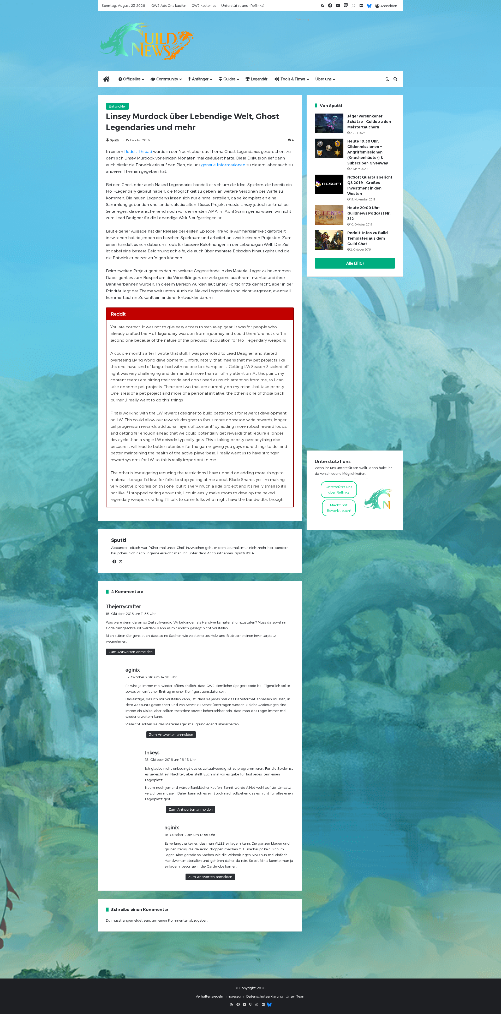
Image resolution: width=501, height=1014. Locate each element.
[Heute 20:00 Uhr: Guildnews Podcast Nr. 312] (329, 215)
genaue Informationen (222, 164)
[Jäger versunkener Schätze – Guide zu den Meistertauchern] (329, 123)
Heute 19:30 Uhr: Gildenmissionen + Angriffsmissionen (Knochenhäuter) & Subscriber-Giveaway (367, 152)
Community (166, 79)
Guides (228, 79)
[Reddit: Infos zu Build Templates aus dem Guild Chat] (329, 240)
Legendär (258, 79)
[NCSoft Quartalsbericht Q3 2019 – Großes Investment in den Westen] (329, 184)
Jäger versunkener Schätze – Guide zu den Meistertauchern (369, 121)
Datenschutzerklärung (264, 996)
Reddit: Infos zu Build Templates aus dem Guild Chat (367, 238)
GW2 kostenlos (204, 5)
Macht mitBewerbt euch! (339, 508)
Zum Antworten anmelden (131, 652)
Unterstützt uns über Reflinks (339, 489)
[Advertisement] (302, 34)
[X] (120, 562)
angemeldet (133, 920)
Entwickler (117, 106)
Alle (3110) (355, 263)
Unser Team (296, 996)
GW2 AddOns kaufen (168, 5)
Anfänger (199, 79)
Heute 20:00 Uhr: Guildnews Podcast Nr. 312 (369, 213)
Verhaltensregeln (209, 996)
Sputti (114, 140)
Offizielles (131, 79)
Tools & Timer (292, 79)
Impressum (235, 996)
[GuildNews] (146, 41)
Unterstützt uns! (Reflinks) (242, 5)
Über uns (323, 79)
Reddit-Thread (138, 151)
